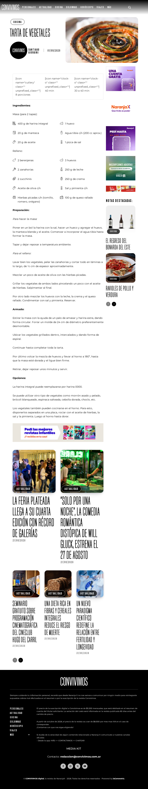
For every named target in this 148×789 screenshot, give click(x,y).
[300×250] (120, 123)
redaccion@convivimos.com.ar (80, 756)
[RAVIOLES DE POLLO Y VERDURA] (120, 268)
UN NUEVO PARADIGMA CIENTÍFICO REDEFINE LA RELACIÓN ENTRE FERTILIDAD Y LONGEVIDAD (88, 625)
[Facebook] (63, 766)
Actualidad (23, 488)
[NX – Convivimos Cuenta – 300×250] (120, 94)
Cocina (17, 22)
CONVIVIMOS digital (34, 778)
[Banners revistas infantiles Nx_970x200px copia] (58, 444)
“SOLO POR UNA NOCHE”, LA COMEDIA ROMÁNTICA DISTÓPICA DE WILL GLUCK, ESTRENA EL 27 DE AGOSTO (80, 527)
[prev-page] (15, 660)
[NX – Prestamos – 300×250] (120, 153)
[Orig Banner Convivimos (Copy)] (120, 194)
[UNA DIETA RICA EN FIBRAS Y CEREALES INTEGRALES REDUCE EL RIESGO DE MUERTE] (58, 583)
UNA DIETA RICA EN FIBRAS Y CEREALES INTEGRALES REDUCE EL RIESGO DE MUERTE (58, 618)
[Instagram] (70, 766)
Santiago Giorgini (34, 51)
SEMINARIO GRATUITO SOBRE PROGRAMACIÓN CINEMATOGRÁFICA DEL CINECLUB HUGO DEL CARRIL (25, 621)
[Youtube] (85, 766)
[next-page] (20, 660)
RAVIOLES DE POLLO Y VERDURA (120, 291)
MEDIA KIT (74, 748)
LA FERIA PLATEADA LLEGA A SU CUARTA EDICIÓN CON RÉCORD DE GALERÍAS (33, 516)
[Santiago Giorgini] (19, 50)
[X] (77, 766)
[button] (129, 7)
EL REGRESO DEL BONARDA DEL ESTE (118, 243)
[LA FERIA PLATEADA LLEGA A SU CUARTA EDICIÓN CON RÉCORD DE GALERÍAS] (34, 471)
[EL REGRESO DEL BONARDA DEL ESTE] (120, 220)
